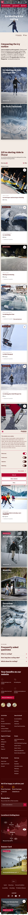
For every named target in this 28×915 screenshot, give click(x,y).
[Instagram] (8, 896)
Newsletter (16, 763)
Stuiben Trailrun (17, 745)
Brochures (16, 771)
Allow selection (14, 478)
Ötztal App (16, 768)
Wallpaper (16, 773)
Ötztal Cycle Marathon (19, 750)
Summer (2, 721)
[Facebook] (12, 896)
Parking (2, 746)
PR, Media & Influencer (21, 888)
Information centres (18, 766)
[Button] (24, 804)
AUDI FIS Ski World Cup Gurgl (20, 743)
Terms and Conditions (19, 885)
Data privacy (11, 885)
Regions (2, 739)
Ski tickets (16, 721)
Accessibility (5, 888)
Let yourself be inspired (6, 731)
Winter (11, 12)
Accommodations (18, 718)
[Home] (6, 13)
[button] (14, 654)
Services (16, 758)
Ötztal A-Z (3, 749)
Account (3, 766)
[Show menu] (26, 2)
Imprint (5, 885)
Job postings (12, 888)
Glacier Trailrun (17, 748)
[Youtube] (16, 896)
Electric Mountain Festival (19, 753)
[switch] (25, 457)
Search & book (18, 715)
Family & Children (4, 728)
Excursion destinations (6, 723)
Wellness (3, 726)
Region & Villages (5, 736)
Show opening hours (17, 319)
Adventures (16, 723)
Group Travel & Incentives (19, 726)
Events (16, 736)
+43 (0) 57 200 (4, 791)
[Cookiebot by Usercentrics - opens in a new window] (21, 431)
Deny (14, 482)
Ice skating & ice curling (18, 12)
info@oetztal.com (15, 791)
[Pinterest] (19, 896)
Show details (21, 471)
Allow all (14, 474)
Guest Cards (3, 761)
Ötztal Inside (4, 758)
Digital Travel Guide (5, 763)
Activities (4, 715)
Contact (16, 761)
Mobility (2, 744)
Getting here (3, 741)
